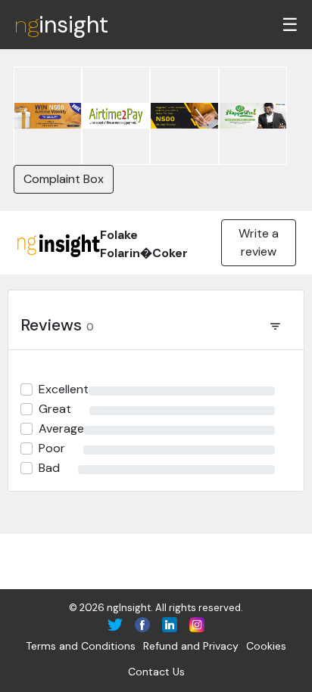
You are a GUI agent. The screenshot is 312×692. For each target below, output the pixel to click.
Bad (49, 468)
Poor (52, 448)
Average (61, 428)
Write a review (259, 242)
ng (61, 24)
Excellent (64, 389)
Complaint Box (63, 179)
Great (55, 409)
